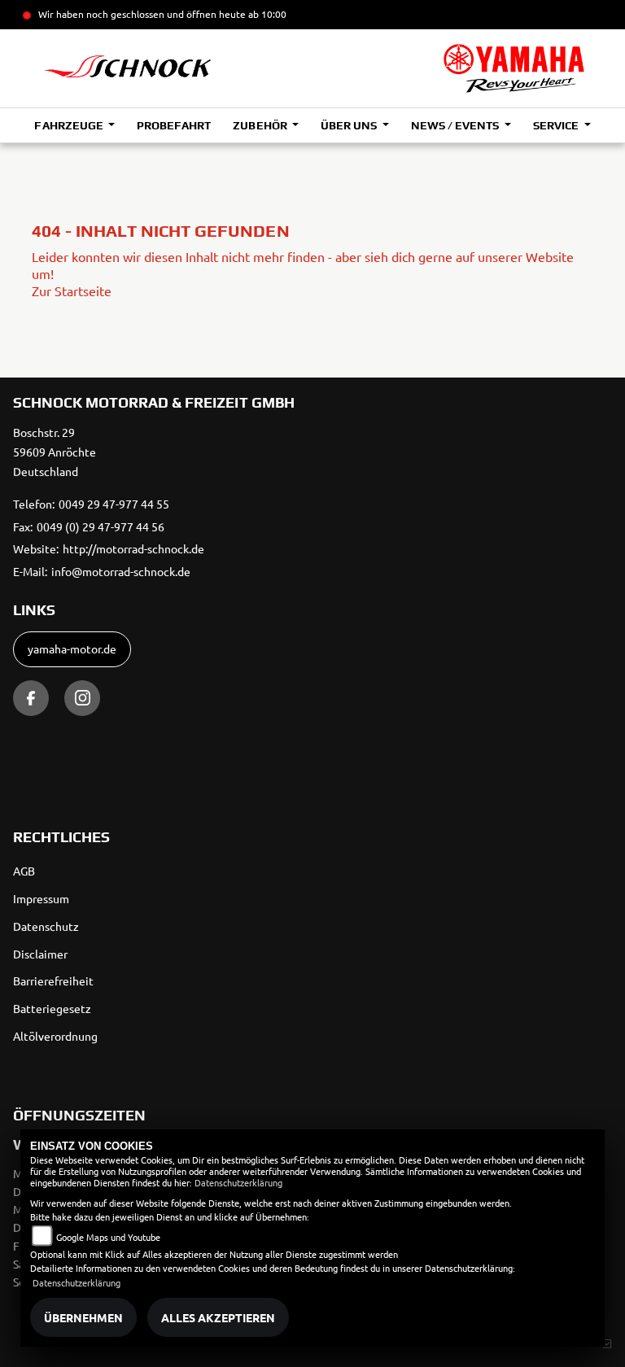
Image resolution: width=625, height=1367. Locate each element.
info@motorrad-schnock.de (120, 571)
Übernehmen (83, 1317)
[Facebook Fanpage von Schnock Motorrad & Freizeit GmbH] (31, 698)
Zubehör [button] (261, 125)
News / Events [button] (456, 125)
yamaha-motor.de (72, 648)
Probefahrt (174, 125)
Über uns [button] (350, 125)
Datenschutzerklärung (238, 1182)
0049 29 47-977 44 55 (114, 503)
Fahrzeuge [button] (69, 125)
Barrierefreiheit (53, 980)
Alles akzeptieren (218, 1317)
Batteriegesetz (52, 1008)
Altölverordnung (55, 1036)
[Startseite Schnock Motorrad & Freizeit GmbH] (514, 68)
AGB (24, 870)
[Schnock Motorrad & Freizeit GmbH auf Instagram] (82, 698)
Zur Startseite (71, 290)
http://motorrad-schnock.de (133, 548)
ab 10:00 (266, 13)
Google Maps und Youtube (108, 1236)
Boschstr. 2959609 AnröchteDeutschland (54, 451)
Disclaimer (40, 953)
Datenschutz (46, 926)
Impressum (41, 898)
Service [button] (557, 125)
